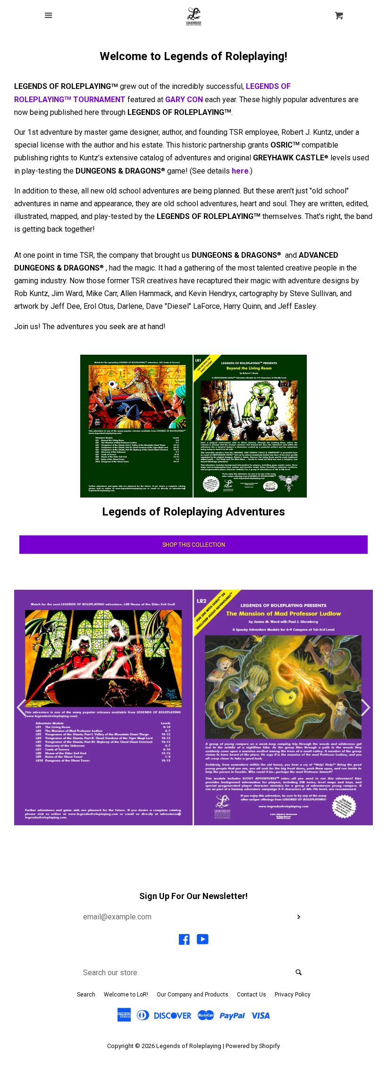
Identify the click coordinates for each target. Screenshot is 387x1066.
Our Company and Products (192, 994)
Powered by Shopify (253, 1045)
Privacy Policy (293, 994)
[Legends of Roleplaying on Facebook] (184, 941)
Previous (20, 707)
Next (367, 707)
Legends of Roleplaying (188, 1045)
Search (86, 994)
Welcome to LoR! (126, 994)
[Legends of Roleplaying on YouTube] (203, 941)
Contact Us (251, 994)
